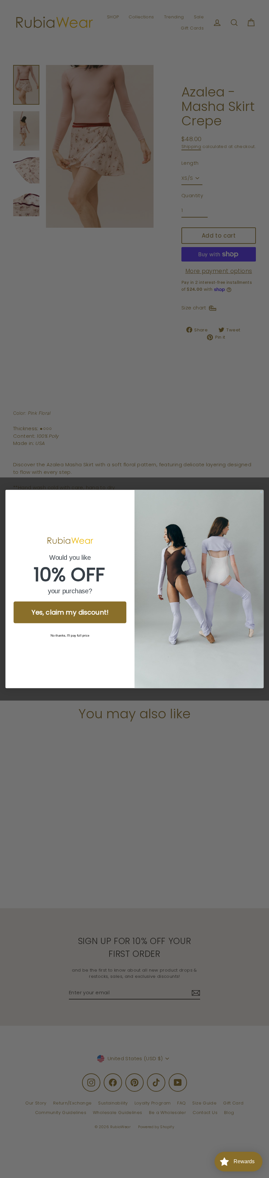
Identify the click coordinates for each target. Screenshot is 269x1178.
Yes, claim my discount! (69, 612)
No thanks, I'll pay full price (70, 636)
